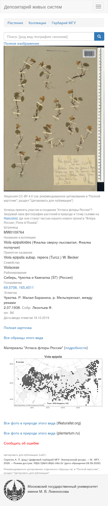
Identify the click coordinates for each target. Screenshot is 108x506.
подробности (76, 347)
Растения (15, 22)
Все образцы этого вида (23, 337)
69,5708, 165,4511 (19, 287)
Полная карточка (18, 327)
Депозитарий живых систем (33, 6)
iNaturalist (11, 218)
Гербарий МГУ (64, 22)
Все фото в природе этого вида (30, 422)
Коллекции (37, 22)
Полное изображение (21, 43)
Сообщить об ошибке (21, 442)
